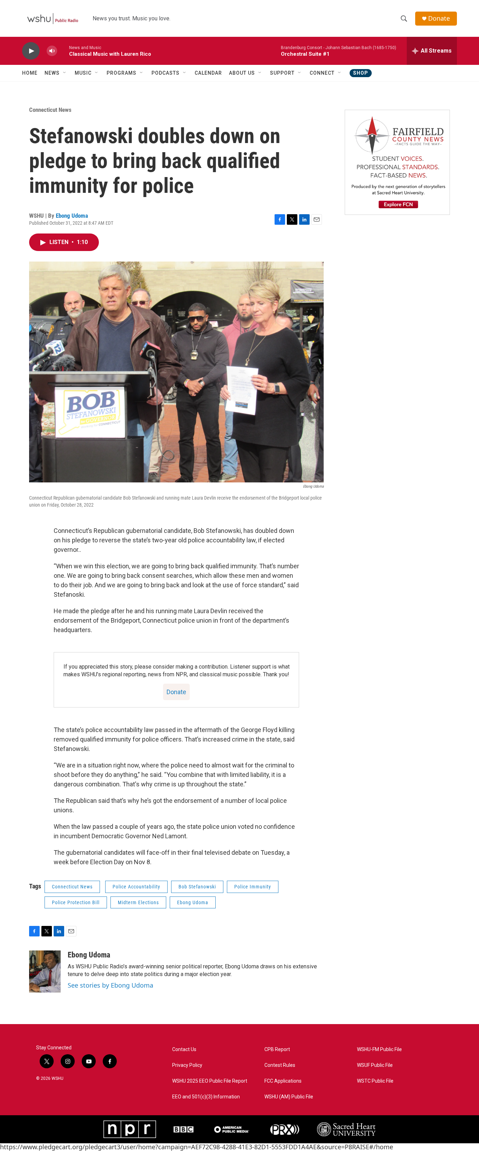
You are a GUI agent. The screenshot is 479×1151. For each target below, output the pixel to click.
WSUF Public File (375, 1065)
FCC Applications (283, 1081)
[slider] (63, 50)
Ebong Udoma (72, 215)
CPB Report (277, 1049)
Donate (439, 18)
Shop (360, 73)
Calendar (208, 73)
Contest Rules (279, 1065)
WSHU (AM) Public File (288, 1096)
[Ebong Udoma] (45, 971)
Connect (322, 73)
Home (30, 73)
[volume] (52, 51)
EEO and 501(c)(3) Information (206, 1096)
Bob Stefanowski (197, 886)
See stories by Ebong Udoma (110, 985)
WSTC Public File (375, 1081)
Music (83, 73)
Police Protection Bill (76, 902)
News (52, 73)
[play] (30, 51)
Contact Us (184, 1049)
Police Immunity (252, 886)
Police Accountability (136, 886)
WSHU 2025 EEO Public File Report (209, 1081)
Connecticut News (50, 109)
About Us (242, 73)
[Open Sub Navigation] (65, 73)
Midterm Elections (138, 902)
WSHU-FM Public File (379, 1049)
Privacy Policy (187, 1065)
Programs (121, 73)
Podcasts (165, 73)
